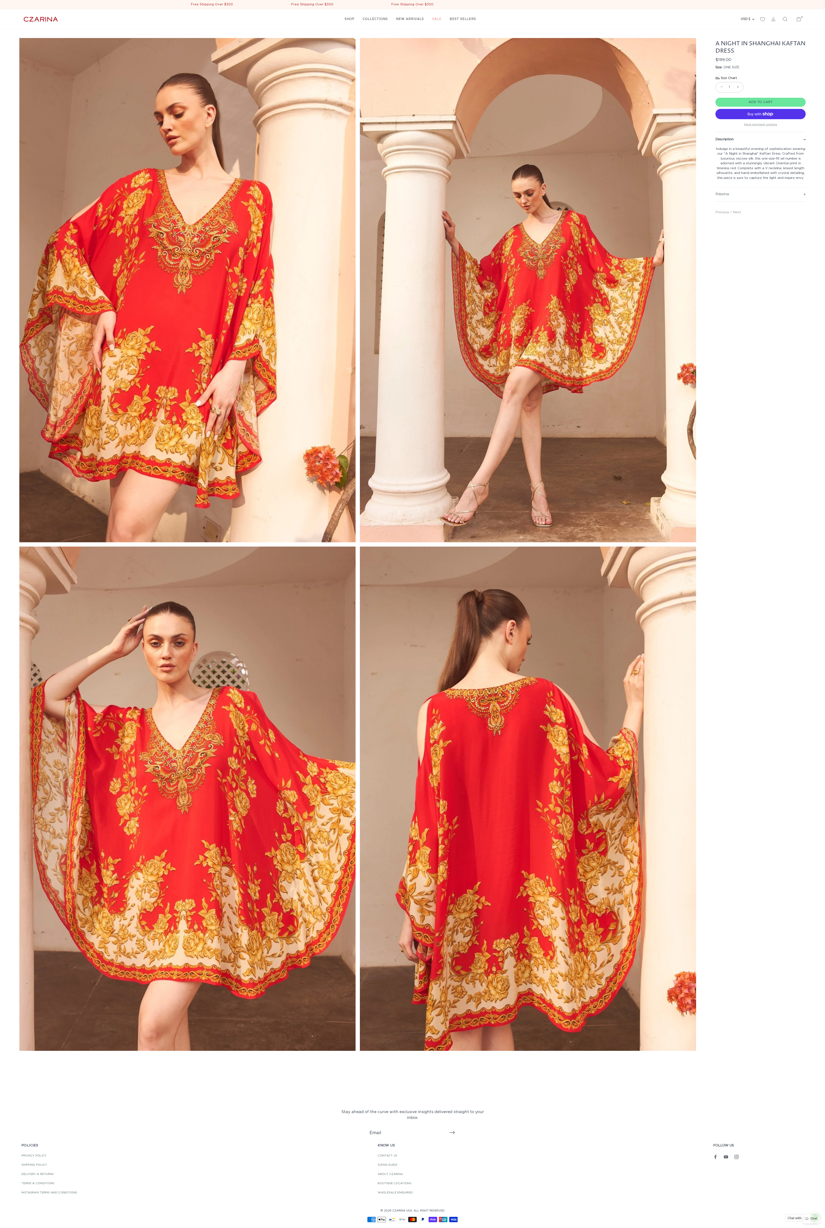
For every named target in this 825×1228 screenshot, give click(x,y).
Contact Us (387, 1156)
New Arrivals (410, 19)
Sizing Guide (387, 1165)
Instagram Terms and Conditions (49, 1192)
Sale (437, 19)
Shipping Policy (34, 1165)
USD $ (745, 19)
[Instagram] (736, 1156)
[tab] (760, 167)
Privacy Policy (33, 1156)
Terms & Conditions (38, 1183)
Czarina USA (402, 1211)
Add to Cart (761, 102)
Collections (375, 19)
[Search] (785, 19)
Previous (722, 212)
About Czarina (390, 1174)
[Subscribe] (452, 1132)
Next (737, 212)
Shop (349, 19)
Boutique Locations (394, 1183)
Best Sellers (463, 19)
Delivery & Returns (37, 1174)
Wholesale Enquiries (395, 1192)
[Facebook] (715, 1156)
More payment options (760, 124)
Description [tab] (724, 139)
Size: (718, 67)
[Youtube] (726, 1156)
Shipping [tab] (722, 194)
